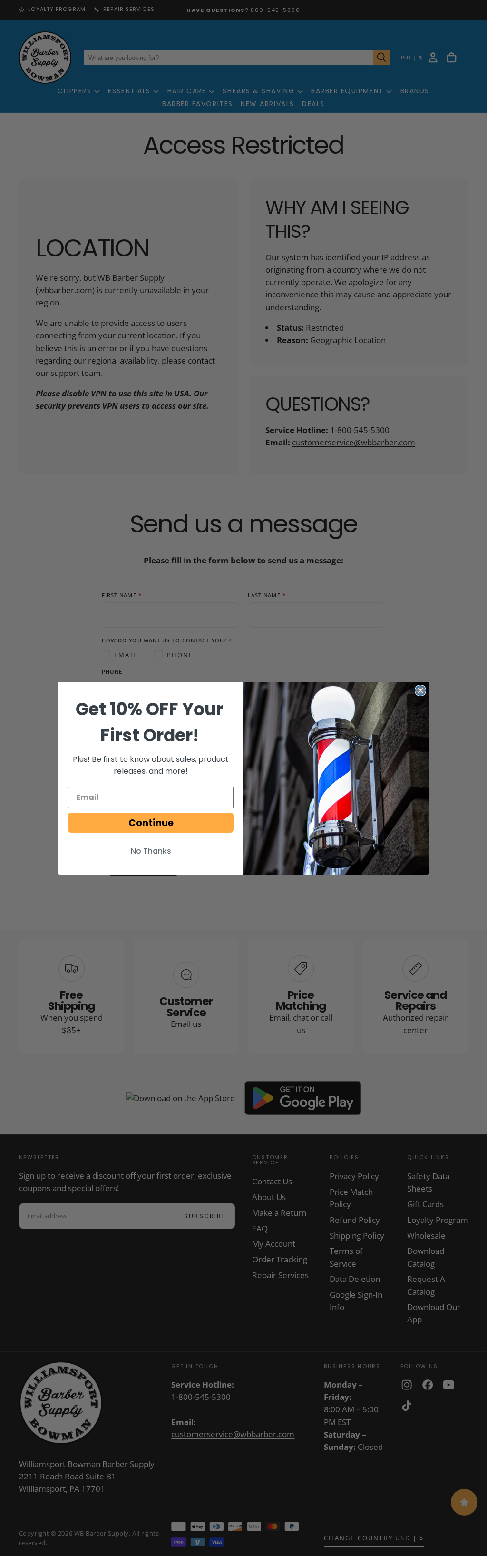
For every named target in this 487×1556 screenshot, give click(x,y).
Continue (151, 822)
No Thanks (151, 851)
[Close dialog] (420, 690)
